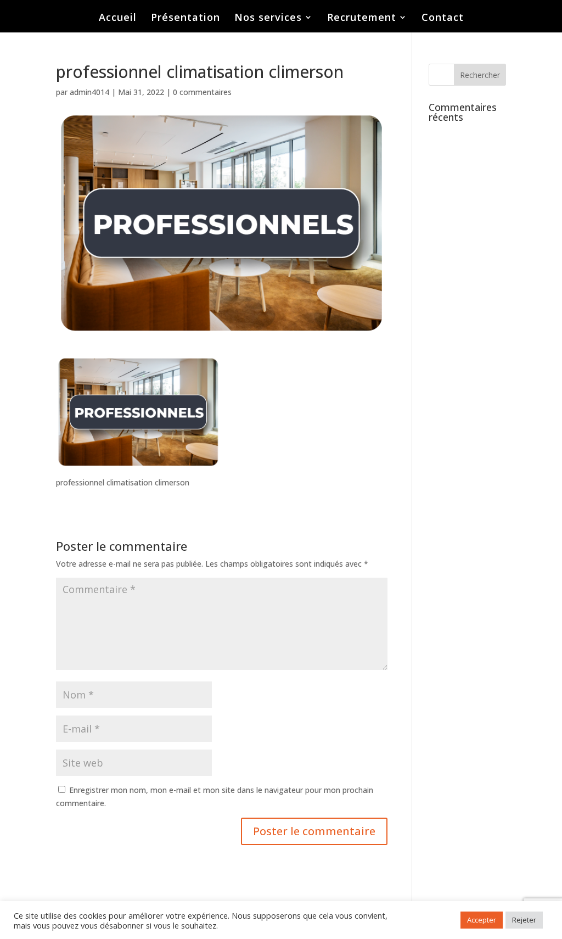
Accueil (118, 18)
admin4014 (89, 92)
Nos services (268, 18)
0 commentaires (202, 92)
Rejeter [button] (524, 920)
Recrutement (361, 18)
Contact (443, 18)
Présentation (185, 18)
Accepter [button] (481, 920)
